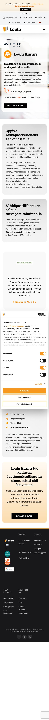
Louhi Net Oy (15, 629)
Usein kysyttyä (8, 607)
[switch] (43, 360)
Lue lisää (38, 384)
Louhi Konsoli (8, 598)
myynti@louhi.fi (24, 13)
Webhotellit (38, 544)
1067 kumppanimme (16, 326)
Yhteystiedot (23, 598)
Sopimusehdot (25, 629)
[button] (8, 578)
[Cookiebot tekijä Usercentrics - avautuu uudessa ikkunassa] (36, 314)
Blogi (20, 602)
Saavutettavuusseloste (18, 631)
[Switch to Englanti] (39, 22)
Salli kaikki (24, 391)
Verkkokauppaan (40, 553)
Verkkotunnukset (40, 540)
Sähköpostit (38, 549)
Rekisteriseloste (37, 629)
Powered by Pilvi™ (33, 631)
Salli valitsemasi (24, 397)
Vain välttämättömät (24, 404)
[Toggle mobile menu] (44, 29)
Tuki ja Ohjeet (24, 558)
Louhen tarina (23, 613)
